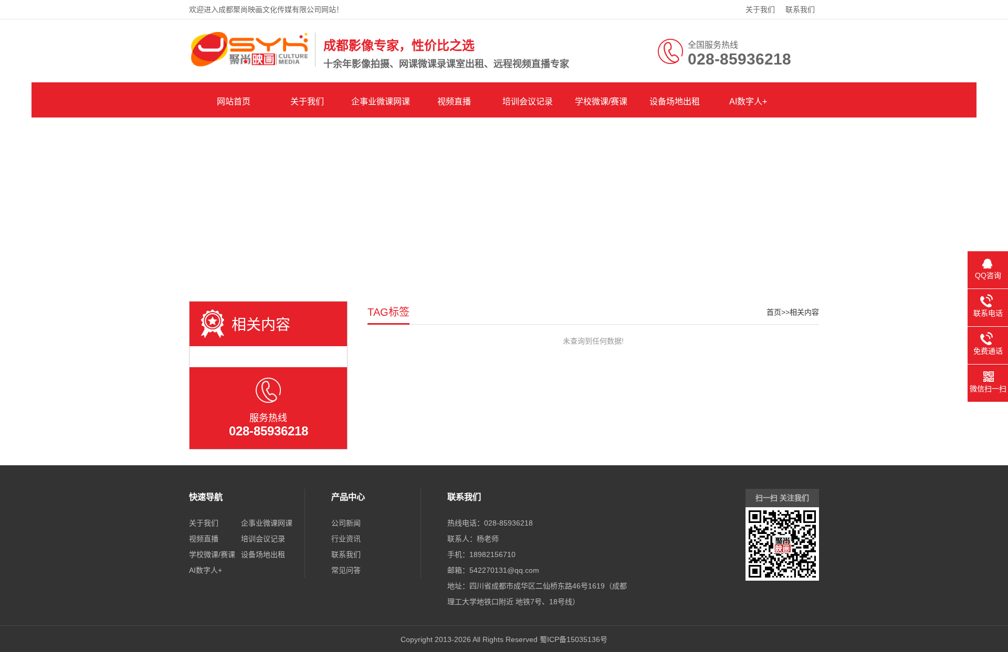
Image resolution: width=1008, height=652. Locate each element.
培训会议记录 (527, 101)
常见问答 (346, 570)
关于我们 (760, 9)
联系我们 (800, 9)
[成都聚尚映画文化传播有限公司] (249, 64)
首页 (773, 312)
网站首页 (233, 101)
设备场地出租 (674, 101)
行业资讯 (346, 539)
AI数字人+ (748, 101)
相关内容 (804, 312)
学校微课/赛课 (601, 101)
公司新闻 (346, 523)
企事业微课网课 (380, 101)
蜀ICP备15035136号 (573, 639)
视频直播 (454, 101)
